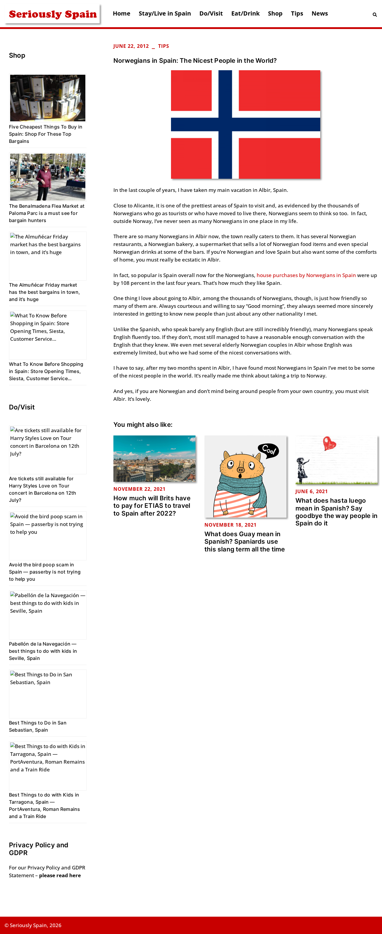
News (320, 13)
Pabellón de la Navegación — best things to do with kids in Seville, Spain (43, 651)
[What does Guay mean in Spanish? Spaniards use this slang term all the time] (245, 476)
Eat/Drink (245, 13)
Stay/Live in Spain (165, 13)
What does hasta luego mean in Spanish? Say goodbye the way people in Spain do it (336, 512)
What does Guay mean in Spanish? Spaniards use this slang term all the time (244, 541)
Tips (297, 13)
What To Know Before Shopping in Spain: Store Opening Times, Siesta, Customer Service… (46, 371)
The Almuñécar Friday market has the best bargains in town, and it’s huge (44, 292)
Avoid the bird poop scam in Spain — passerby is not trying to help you (45, 572)
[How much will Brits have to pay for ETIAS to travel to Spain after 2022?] (154, 458)
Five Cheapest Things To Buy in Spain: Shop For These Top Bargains (45, 134)
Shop (275, 13)
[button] (375, 14)
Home (121, 13)
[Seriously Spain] (52, 13)
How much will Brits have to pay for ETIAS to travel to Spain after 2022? (151, 505)
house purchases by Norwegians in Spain (306, 275)
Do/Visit (211, 13)
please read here (60, 875)
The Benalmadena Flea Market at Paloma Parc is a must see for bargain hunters (46, 213)
